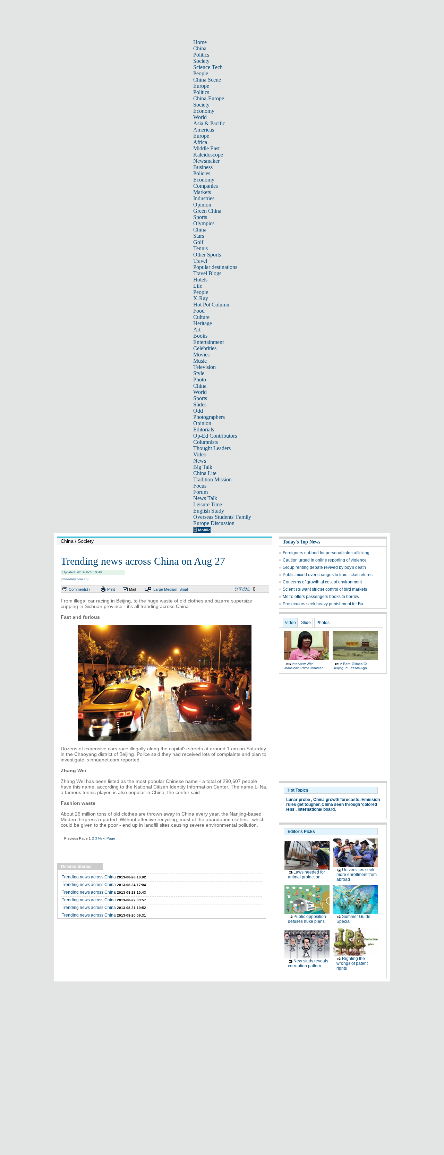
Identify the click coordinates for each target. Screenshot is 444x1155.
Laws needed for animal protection (306, 874)
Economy (203, 111)
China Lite (204, 473)
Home (200, 42)
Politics (201, 55)
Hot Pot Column (211, 304)
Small (183, 589)
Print (111, 589)
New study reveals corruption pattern (308, 963)
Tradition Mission (212, 479)
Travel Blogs (207, 273)
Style (198, 373)
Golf (198, 242)
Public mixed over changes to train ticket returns (328, 574)
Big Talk (202, 467)
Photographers (209, 417)
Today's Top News (301, 542)
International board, (317, 809)
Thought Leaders (212, 448)
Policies (201, 173)
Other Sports (207, 255)
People (200, 73)
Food (199, 311)
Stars (198, 236)
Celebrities (204, 348)
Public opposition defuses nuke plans (307, 919)
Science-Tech (208, 67)
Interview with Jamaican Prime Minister (303, 666)
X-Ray (200, 298)
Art (196, 329)
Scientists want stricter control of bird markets (325, 589)
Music (200, 361)
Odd (198, 411)
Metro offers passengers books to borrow (321, 596)
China (199, 48)
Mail (132, 589)
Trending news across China (89, 877)
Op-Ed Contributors (215, 436)
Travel (200, 261)
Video (199, 454)
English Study (208, 511)
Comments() (79, 589)
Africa (200, 142)
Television (204, 367)
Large (158, 589)
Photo (199, 379)
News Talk (205, 498)
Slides (199, 404)
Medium (170, 589)
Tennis (200, 248)
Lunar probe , (299, 799)
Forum (200, 492)
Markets (202, 192)
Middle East (206, 148)
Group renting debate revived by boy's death (324, 567)
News (199, 461)
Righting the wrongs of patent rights (352, 963)
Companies (205, 186)
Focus (199, 486)
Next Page (106, 838)
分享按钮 (242, 589)
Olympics (203, 223)
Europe (201, 86)
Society (201, 61)
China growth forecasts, (336, 799)
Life (197, 286)
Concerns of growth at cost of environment (322, 582)
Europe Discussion (213, 523)
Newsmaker (206, 161)
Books (200, 336)
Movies (201, 354)
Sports (200, 217)
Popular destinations (215, 267)
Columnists (205, 442)
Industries (203, 198)
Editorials (203, 429)
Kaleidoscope (208, 155)
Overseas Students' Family (222, 517)
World (200, 117)
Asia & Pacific (209, 123)
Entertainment (208, 342)
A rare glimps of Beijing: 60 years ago (350, 666)
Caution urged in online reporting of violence (325, 560)
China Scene (207, 80)
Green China (207, 211)
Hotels (200, 280)
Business (203, 167)
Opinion (202, 205)
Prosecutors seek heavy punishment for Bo (323, 603)
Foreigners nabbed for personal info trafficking (326, 552)
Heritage (202, 323)
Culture (201, 317)
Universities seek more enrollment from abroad (356, 874)
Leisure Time (207, 504)
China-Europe (208, 98)
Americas (203, 130)
